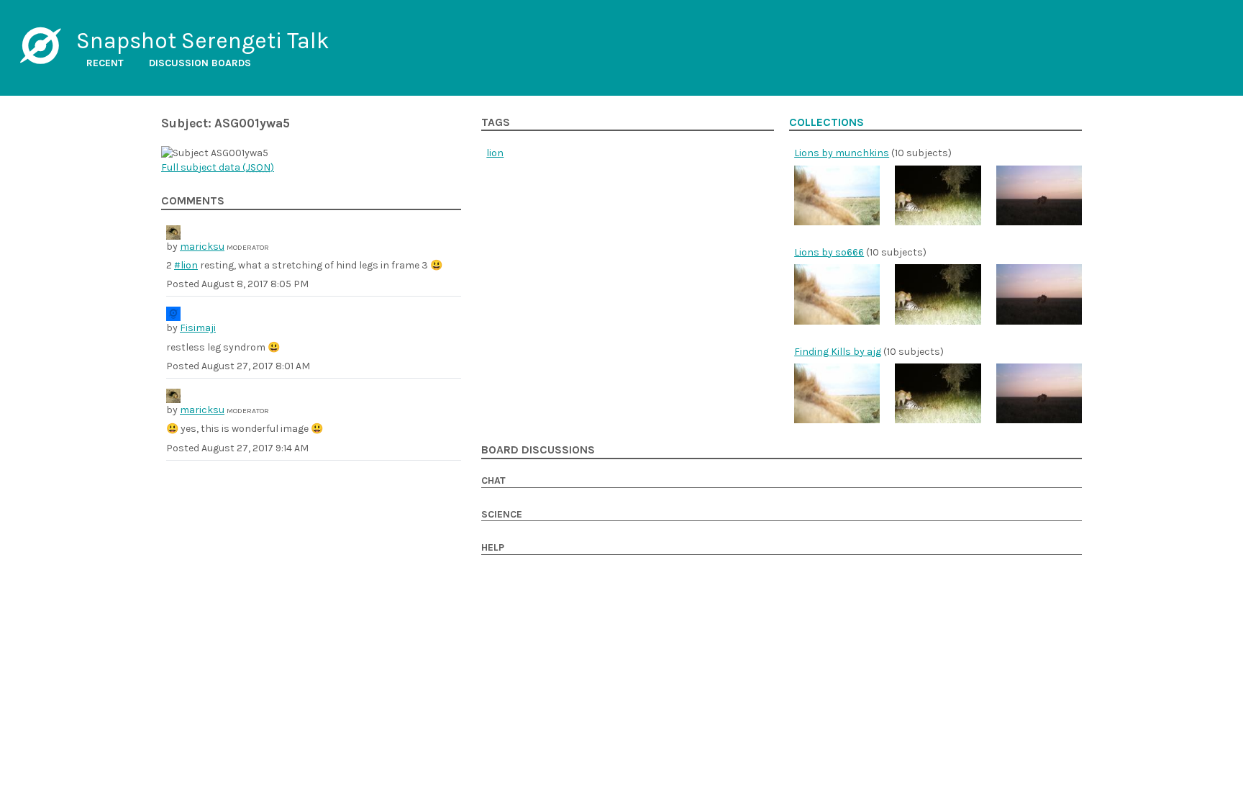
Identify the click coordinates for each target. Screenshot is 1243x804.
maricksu (202, 246)
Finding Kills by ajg (837, 351)
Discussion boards (200, 63)
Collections (826, 122)
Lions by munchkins (841, 153)
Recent (105, 63)
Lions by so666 (829, 252)
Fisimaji (198, 328)
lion (495, 153)
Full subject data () (217, 167)
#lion (186, 265)
